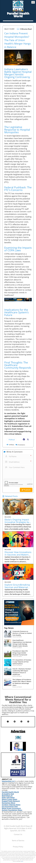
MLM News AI (7, 796)
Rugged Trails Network (11, 801)
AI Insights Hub (8, 794)
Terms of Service (18, 840)
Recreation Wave (8, 803)
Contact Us (18, 834)
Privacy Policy (18, 847)
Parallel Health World (10, 792)
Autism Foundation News (12, 810)
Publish (27, 490)
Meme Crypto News (9, 799)
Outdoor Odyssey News (11, 805)
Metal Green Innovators (11, 808)
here (22, 861)
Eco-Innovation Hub (10, 806)
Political (12, 440)
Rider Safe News (8, 797)
